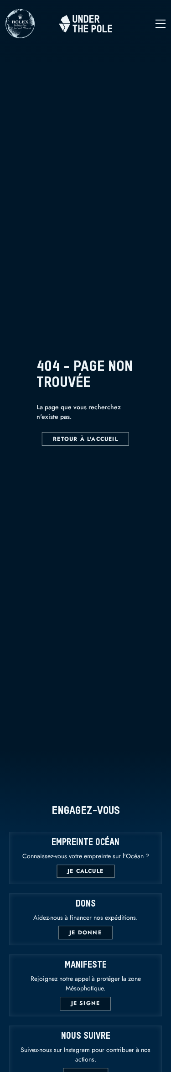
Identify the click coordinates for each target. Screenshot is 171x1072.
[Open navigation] (139, 24)
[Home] (85, 23)
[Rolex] (20, 34)
